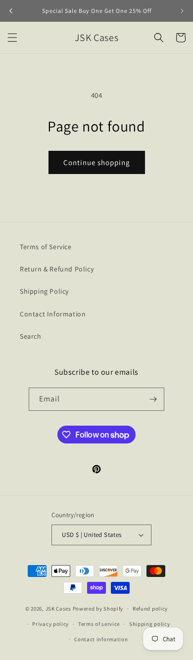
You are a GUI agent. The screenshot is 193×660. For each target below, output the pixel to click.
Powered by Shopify (98, 608)
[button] (12, 37)
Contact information (101, 639)
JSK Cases (58, 608)
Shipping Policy (44, 291)
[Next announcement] (182, 11)
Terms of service (99, 623)
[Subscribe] (153, 399)
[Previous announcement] (11, 11)
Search (31, 336)
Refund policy (150, 608)
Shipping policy (149, 623)
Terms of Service (46, 246)
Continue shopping (96, 162)
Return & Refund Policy (57, 268)
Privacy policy (50, 623)
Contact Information (53, 313)
